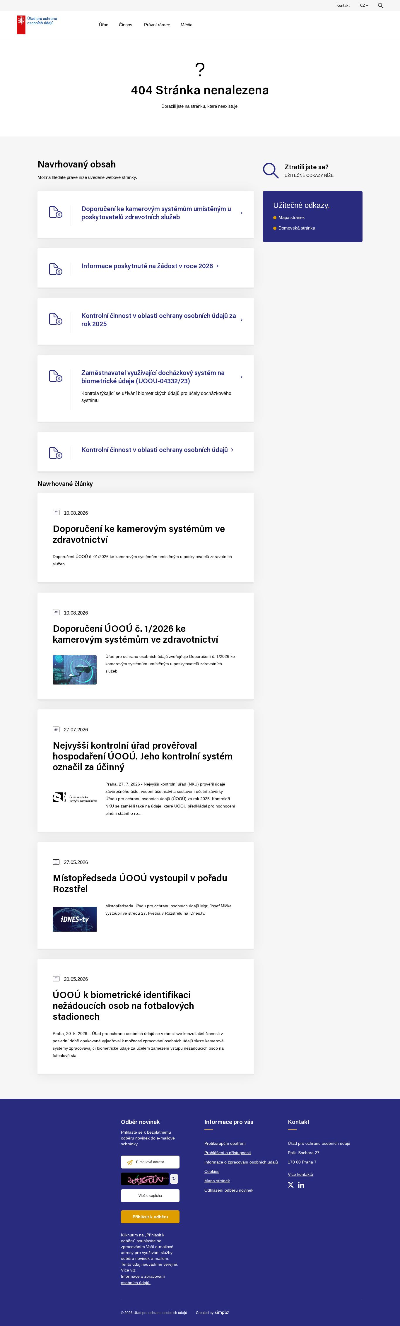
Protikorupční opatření (225, 1143)
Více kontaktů (300, 1174)
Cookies (211, 1171)
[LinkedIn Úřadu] (301, 1185)
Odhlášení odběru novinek (228, 1190)
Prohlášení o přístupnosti (227, 1152)
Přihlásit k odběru (150, 1216)
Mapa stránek (291, 217)
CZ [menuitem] (365, 7)
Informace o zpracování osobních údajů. (143, 1279)
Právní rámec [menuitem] (157, 24)
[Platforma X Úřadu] (291, 1185)
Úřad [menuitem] (103, 24)
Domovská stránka (296, 227)
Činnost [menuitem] (126, 24)
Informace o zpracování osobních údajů (241, 1162)
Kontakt (343, 5)
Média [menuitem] (186, 24)
